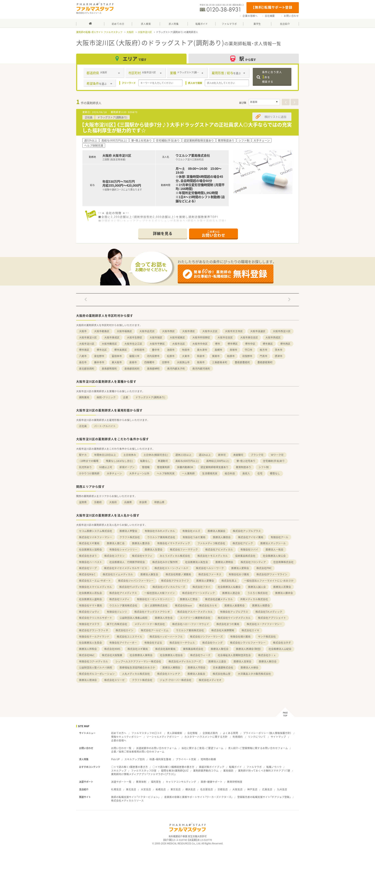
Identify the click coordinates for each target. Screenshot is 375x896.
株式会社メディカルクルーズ (169, 587)
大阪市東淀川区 (88, 337)
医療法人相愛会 (261, 605)
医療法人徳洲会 (88, 680)
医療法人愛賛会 (205, 580)
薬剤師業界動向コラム (206, 770)
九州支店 (282, 789)
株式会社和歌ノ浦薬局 (178, 574)
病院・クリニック (106, 397)
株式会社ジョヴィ (89, 612)
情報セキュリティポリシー (126, 737)
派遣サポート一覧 (121, 782)
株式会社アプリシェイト (272, 618)
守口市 (248, 350)
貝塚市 (233, 350)
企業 (125, 397)
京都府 (98, 502)
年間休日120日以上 (105, 455)
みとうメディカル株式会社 (175, 556)
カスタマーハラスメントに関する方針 (206, 737)
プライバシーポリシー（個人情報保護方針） (267, 733)
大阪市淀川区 (145, 32)
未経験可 (238, 455)
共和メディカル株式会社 (254, 599)
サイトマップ (278, 737)
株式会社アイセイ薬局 (250, 537)
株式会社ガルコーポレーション (97, 674)
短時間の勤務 (208, 759)
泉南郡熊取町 (109, 368)
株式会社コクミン (114, 556)
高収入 (246, 473)
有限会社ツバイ (249, 549)
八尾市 (83, 356)
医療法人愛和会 (240, 568)
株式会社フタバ (201, 587)
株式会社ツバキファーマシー (95, 537)
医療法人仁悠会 (189, 599)
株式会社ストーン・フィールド (171, 568)
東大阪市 (117, 362)
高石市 (83, 362)
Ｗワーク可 (277, 455)
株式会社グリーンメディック (198, 593)
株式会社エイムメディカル (118, 574)
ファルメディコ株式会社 (211, 543)
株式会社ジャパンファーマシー (136, 580)
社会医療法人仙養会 (229, 587)
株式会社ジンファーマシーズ (206, 636)
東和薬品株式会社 (193, 649)
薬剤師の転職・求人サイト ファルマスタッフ (99, 32)
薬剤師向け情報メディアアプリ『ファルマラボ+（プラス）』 (143, 774)
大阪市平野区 (157, 343)
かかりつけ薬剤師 (89, 473)
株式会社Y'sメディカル (132, 587)
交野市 (166, 362)
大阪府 (130, 32)
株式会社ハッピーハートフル (166, 636)
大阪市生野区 (134, 337)
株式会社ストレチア (168, 674)
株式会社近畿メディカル (219, 599)
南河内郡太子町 (176, 368)
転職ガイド (235, 767)
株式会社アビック (243, 543)
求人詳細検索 (174, 733)
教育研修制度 (234, 782)
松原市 (171, 356)
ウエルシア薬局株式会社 (161, 537)
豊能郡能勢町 (265, 362)
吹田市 (186, 350)
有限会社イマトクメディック (173, 543)
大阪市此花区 (147, 331)
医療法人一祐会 (274, 549)
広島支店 (267, 789)
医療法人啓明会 (224, 562)
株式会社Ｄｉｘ (267, 655)
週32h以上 (205, 455)
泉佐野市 (99, 356)
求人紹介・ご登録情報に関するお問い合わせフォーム (258, 748)
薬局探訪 (228, 770)
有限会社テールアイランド (94, 636)
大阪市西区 (168, 331)
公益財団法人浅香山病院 (133, 618)
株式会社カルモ (208, 605)
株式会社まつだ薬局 (227, 624)
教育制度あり (243, 467)
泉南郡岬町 (153, 368)
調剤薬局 (84, 397)
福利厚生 (156, 782)
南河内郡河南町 (201, 368)
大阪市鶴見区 (109, 343)
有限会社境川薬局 (240, 636)
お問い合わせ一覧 (121, 748)
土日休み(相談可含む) (156, 455)
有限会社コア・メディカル (93, 661)
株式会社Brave (183, 605)
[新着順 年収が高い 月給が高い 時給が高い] (264, 102)
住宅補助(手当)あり (274, 461)
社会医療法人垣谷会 (171, 655)
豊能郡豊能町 (242, 362)
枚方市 (263, 350)
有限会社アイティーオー (123, 642)
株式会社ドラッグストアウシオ (152, 612)
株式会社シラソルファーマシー (248, 642)
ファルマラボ (254, 767)
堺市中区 (250, 343)
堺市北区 (102, 350)
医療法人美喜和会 (234, 605)
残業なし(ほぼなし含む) (119, 461)
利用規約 (238, 737)
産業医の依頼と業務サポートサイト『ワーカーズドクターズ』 (198, 797)
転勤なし (145, 461)
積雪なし (275, 473)
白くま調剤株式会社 (156, 605)
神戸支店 (252, 789)
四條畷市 (149, 362)
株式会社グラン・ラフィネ (93, 630)
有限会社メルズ (191, 531)
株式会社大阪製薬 (112, 655)
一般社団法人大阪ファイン (159, 593)
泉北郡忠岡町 (86, 368)
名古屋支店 (206, 789)
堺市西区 (285, 343)
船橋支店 (161, 789)
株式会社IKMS (112, 649)
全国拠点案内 (210, 733)
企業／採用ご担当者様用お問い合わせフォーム (137, 751)
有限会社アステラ (89, 624)
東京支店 (176, 789)
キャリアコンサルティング (181, 782)
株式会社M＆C (87, 574)
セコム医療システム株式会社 (95, 531)
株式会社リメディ (119, 599)
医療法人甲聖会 (128, 531)
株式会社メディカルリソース (127, 800)
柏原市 (231, 356)
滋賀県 (83, 502)
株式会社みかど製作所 (165, 562)
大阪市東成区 (112, 337)
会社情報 (192, 733)
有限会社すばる (153, 642)
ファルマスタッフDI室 (143, 770)
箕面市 (216, 356)
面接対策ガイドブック (211, 767)
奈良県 (143, 502)
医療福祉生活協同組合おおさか (137, 667)
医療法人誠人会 (257, 587)
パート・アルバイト (105, 426)
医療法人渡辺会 (231, 593)
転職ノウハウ (274, 767)
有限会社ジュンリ (117, 612)
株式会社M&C (87, 655)
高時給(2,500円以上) (217, 461)
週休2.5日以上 (183, 455)
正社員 (83, 426)
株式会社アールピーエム (155, 630)
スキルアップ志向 (134, 759)
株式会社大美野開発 (222, 630)
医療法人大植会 (249, 667)
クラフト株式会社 (130, 537)
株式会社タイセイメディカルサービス (125, 568)
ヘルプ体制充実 (166, 473)
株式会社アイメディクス (123, 593)
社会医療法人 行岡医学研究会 (127, 562)
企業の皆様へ (250, 16)
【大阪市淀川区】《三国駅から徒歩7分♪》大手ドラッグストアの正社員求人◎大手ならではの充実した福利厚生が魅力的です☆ (187, 127)
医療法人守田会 (196, 667)
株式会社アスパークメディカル (195, 612)
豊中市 (156, 350)
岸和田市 (139, 350)
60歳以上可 (105, 467)
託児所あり (85, 467)
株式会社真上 (229, 580)
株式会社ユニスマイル (129, 636)
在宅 (259, 473)
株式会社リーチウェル (182, 642)
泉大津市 (202, 350)
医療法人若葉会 (282, 587)
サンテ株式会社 (267, 636)
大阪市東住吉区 (249, 337)
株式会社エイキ (250, 630)
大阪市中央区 (200, 343)
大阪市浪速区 (257, 331)
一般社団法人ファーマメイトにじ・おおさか (269, 580)
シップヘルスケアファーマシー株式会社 (138, 661)
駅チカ (83, 455)
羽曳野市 (247, 356)
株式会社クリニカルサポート (95, 618)
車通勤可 (163, 461)
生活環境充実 (209, 473)
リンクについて (257, 737)
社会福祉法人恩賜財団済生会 (234, 655)
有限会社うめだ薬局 (194, 537)
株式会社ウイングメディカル (234, 618)
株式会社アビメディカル (219, 549)
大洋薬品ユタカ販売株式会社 (254, 674)
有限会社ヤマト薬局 (90, 605)
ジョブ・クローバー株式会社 (175, 680)
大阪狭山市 (183, 362)
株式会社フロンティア (253, 562)
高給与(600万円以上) (187, 461)
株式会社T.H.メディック (268, 612)
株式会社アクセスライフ (175, 580)
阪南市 (201, 362)
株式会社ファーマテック (184, 549)
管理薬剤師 (163, 467)
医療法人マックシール (273, 543)
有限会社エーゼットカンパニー (154, 599)
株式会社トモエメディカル (212, 556)
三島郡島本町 (219, 362)
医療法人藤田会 (222, 537)
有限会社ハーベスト (90, 562)
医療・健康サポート (211, 782)
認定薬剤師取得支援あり (215, 467)
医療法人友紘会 (196, 674)
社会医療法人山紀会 (280, 649)
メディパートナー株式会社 (150, 624)
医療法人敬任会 (220, 649)
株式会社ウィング (212, 642)
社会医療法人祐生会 (196, 562)
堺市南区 (84, 350)
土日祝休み (129, 455)
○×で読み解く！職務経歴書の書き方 (173, 767)
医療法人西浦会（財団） (248, 649)
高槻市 (218, 350)
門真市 (263, 356)
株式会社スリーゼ (114, 680)
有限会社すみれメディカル (160, 531)
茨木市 (278, 350)
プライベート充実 (186, 759)
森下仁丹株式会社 (117, 624)
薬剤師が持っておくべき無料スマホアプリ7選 (264, 770)
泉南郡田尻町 (132, 368)
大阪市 (83, 331)
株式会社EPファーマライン (271, 574)
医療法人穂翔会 (171, 667)
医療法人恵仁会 (116, 543)
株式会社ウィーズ (200, 655)
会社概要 (270, 16)
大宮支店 (146, 789)
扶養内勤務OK (185, 467)
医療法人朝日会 (268, 661)
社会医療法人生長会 (90, 642)
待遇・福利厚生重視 (160, 759)
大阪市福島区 (124, 331)
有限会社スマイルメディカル (95, 587)
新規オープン (127, 467)
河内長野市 (153, 356)
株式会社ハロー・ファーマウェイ (190, 624)
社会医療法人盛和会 (90, 599)
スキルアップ (118, 770)
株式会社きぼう (88, 556)
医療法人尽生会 (164, 618)
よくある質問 (230, 733)
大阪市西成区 (273, 337)
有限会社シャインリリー (123, 549)
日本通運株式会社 (223, 667)
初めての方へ (118, 733)
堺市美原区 (120, 350)
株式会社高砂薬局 (165, 649)
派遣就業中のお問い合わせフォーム (156, 748)
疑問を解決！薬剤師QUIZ (174, 770)
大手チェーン (114, 473)
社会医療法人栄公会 (274, 556)
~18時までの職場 (88, 461)
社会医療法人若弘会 (90, 593)
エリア (134, 58)
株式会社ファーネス (209, 574)
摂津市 (278, 356)
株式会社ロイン (124, 630)
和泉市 (201, 356)
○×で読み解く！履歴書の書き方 (129, 767)
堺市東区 (268, 343)
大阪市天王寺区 (234, 331)
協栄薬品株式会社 (245, 556)
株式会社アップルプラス (247, 531)
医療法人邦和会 (88, 649)
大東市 (186, 356)
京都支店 (223, 789)
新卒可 (222, 455)
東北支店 (131, 789)
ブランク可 (257, 455)
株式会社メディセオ (210, 680)
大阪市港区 (188, 331)
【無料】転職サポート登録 (272, 7)
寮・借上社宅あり (246, 461)
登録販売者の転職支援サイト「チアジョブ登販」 (264, 797)
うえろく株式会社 (257, 593)
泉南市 (133, 362)
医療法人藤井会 (284, 593)
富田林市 (117, 356)
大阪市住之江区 (133, 343)
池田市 (171, 350)
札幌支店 (116, 789)
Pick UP (115, 759)
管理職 (146, 467)
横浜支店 (190, 789)
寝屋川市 (134, 356)
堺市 (217, 343)
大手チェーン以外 (139, 473)
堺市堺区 (233, 343)
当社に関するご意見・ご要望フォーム (202, 748)
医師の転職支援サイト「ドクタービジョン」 (135, 797)
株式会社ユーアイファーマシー (264, 624)
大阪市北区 (178, 343)
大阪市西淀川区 (282, 331)
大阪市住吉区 (225, 337)
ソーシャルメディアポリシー (162, 737)
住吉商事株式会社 (283, 562)
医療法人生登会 (153, 549)
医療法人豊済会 (141, 543)
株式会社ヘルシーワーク (210, 568)
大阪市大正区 (210, 331)
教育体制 (141, 782)
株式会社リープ (88, 568)
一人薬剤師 (188, 473)
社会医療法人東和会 (141, 655)
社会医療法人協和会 (90, 549)
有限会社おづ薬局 (239, 574)
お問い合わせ (291, 16)
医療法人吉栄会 (242, 661)
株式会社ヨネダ (282, 642)
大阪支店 (237, 789)
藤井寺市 (99, 362)
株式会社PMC (264, 568)
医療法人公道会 (217, 661)
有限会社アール (279, 537)
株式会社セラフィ (142, 556)
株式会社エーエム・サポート (95, 580)
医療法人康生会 (149, 574)
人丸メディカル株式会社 (136, 674)
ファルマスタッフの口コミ (146, 733)
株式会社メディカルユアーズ (185, 661)
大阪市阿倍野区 (201, 337)
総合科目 (230, 473)
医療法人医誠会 (216, 531)
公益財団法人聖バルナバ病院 (95, 667)
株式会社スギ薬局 (89, 543)
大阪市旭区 (156, 337)
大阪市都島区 (101, 331)
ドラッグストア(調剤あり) (150, 397)
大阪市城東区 (177, 337)
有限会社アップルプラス (234, 612)
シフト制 (264, 467)
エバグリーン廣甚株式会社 (195, 618)
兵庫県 (128, 502)
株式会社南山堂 (221, 674)
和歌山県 (159, 502)
